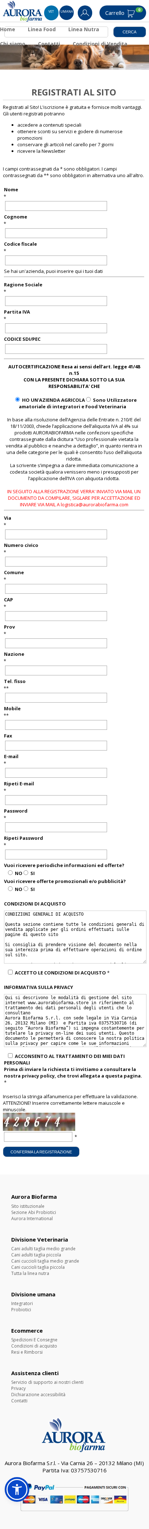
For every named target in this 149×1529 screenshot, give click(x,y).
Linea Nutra (83, 29)
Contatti (49, 43)
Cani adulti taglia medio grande (43, 1249)
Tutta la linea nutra (30, 1273)
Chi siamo (12, 43)
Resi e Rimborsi (27, 1352)
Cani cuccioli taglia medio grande (45, 1261)
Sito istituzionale (27, 1206)
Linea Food (42, 29)
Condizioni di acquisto (34, 1346)
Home (7, 29)
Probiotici (21, 1310)
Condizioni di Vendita (100, 43)
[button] (17, 1489)
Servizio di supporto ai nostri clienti (47, 1382)
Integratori (22, 1303)
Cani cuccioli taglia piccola (38, 1267)
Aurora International (32, 1218)
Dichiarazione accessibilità (38, 1394)
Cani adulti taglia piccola (36, 1255)
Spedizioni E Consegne (34, 1340)
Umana (66, 11)
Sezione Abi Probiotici (33, 1212)
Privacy (18, 1388)
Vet (51, 11)
